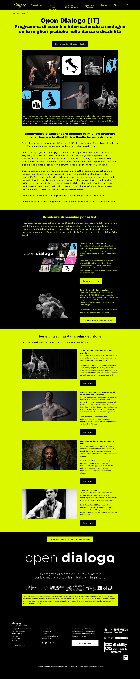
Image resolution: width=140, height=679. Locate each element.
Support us (46, 629)
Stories (104, 5)
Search (127, 7)
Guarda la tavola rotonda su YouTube (98, 320)
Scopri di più (88, 383)
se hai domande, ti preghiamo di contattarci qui (70, 539)
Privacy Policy (47, 638)
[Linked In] (50, 643)
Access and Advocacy (53, 7)
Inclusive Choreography (71, 6)
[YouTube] (58, 643)
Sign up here (85, 643)
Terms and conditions (50, 636)
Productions (36, 5)
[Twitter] (46, 643)
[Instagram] (54, 643)
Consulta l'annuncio (91, 281)
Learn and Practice (89, 6)
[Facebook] (42, 643)
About (116, 5)
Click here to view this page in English (70, 44)
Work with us (47, 631)
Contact (44, 634)
